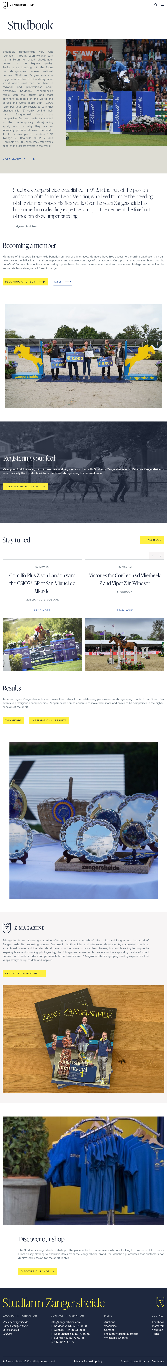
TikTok (156, 1333)
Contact (109, 1330)
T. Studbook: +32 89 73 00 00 (69, 1326)
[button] (153, 555)
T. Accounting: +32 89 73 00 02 (70, 1333)
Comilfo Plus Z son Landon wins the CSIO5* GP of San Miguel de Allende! (42, 583)
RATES (57, 281)
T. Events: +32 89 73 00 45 (68, 1337)
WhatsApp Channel (116, 1337)
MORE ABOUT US (14, 159)
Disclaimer (158, 1361)
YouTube (157, 1330)
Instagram (158, 1326)
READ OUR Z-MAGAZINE (21, 973)
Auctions (109, 1322)
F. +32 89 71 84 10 (62, 1341)
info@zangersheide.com (66, 1322)
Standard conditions (133, 1361)
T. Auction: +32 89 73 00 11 (68, 1330)
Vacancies (110, 1326)
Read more (42, 610)
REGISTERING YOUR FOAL (23, 486)
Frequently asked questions (121, 1333)
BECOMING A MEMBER (20, 281)
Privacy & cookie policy (88, 1361)
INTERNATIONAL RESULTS (49, 720)
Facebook (158, 1322)
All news (154, 539)
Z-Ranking (13, 720)
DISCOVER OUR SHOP (35, 1271)
